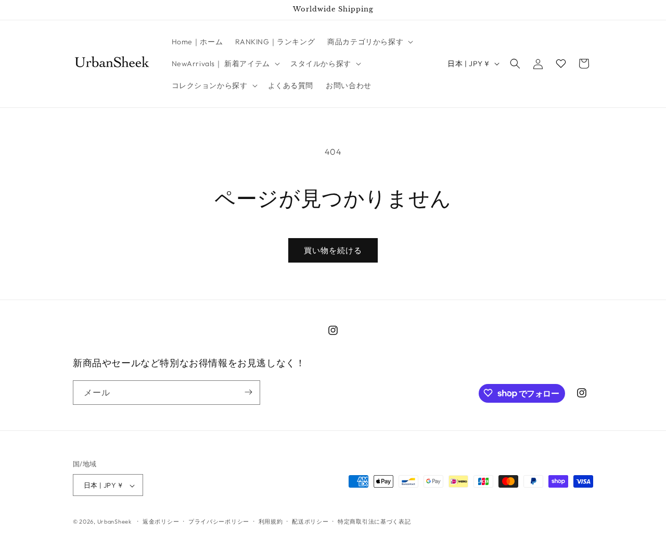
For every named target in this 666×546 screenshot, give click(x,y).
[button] (369, 42)
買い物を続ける (333, 250)
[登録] (248, 392)
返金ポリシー (161, 521)
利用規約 (271, 521)
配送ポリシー (310, 521)
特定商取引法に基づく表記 (374, 521)
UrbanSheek (114, 522)
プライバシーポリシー (218, 521)
